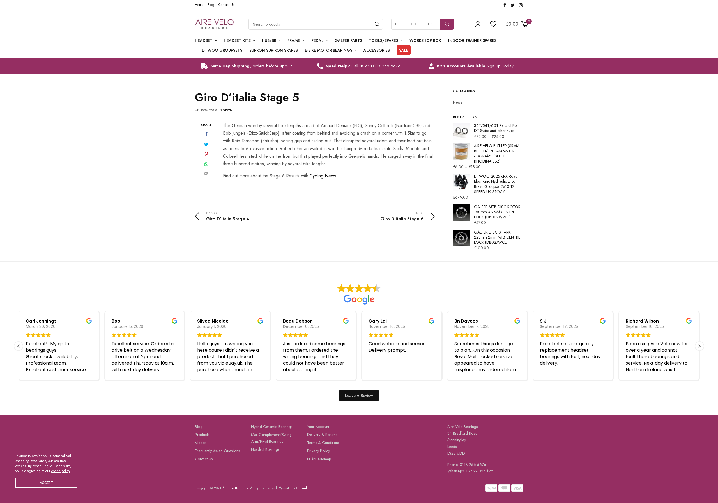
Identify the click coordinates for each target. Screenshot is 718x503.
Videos (200, 442)
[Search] (377, 24)
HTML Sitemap (319, 459)
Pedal (317, 40)
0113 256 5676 (386, 66)
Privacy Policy (318, 451)
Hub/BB (269, 40)
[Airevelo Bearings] (214, 24)
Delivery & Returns (322, 435)
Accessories (376, 50)
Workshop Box (425, 40)
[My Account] (477, 24)
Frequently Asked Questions (217, 451)
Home (199, 4)
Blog (211, 4)
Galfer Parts (348, 40)
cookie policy (60, 471)
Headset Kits (237, 40)
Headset (204, 40)
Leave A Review (359, 395)
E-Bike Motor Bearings (328, 50)
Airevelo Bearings (235, 488)
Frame (293, 40)
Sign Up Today (500, 66)
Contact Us (226, 4)
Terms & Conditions (323, 442)
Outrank (301, 488)
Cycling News (323, 176)
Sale (403, 50)
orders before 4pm (270, 66)
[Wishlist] (490, 24)
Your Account (318, 426)
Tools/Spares (383, 40)
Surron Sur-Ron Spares (273, 50)
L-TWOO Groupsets (222, 50)
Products (202, 435)
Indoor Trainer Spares (472, 40)
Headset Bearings (265, 449)
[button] (699, 346)
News (227, 110)
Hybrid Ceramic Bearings (271, 426)
